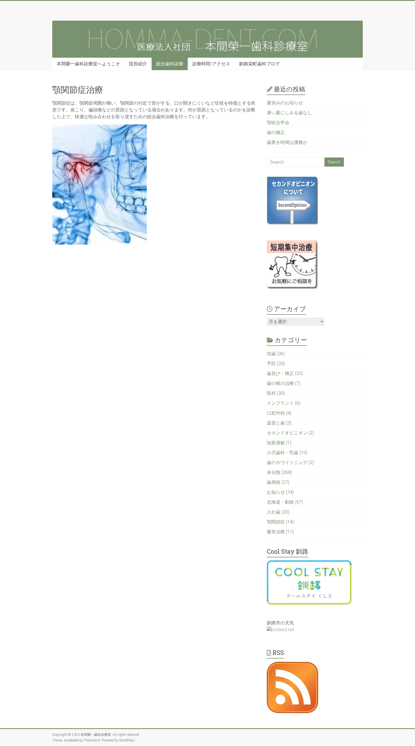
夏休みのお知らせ (285, 102)
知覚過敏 (276, 442)
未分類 (273, 472)
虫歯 (271, 353)
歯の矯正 (276, 132)
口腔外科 (276, 413)
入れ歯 (273, 512)
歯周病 (273, 482)
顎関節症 (276, 522)
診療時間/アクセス (211, 63)
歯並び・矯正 (280, 373)
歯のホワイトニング (287, 462)
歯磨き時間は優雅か (287, 142)
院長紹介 (138, 63)
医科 (271, 393)
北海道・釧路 (280, 502)
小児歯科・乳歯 (282, 452)
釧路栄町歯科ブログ (259, 63)
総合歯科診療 (169, 63)
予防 (271, 363)
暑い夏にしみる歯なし (289, 112)
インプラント (280, 403)
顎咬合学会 (278, 122)
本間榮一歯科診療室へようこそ (88, 63)
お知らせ (276, 492)
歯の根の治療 (280, 383)
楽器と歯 (276, 423)
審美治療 (276, 531)
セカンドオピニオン (287, 432)
